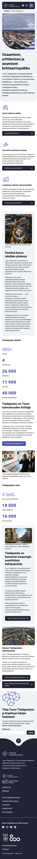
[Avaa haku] (27, 5)
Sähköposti (6, 729)
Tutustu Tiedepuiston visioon (16, 618)
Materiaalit (5, 791)
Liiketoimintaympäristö (11, 133)
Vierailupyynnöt (7, 808)
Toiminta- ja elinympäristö (12, 203)
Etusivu (7, 11)
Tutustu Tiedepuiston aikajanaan (14, 677)
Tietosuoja (5, 849)
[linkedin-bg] (15, 827)
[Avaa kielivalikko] (23, 5)
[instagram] (7, 827)
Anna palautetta (7, 812)
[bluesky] (11, 827)
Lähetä (30, 733)
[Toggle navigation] (31, 5)
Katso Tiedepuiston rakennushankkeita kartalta (16, 685)
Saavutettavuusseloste (9, 845)
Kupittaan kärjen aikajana (10, 801)
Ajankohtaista (6, 787)
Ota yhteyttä (6, 805)
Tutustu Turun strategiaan (12, 443)
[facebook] (3, 827)
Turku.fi (17, 853)
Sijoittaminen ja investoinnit (13, 168)
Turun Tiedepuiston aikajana (11, 797)
